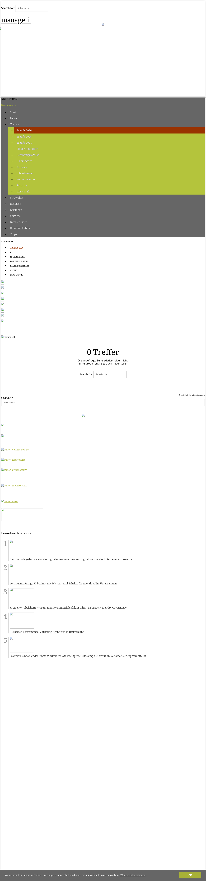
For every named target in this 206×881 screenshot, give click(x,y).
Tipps (13, 234)
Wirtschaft (23, 191)
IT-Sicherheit (17, 256)
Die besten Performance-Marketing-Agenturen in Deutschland (47, 632)
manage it (16, 19)
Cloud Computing (27, 149)
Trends (14, 124)
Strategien (16, 197)
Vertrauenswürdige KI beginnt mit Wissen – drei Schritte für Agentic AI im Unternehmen (63, 583)
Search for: (8, 8)
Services (22, 167)
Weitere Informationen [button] (132, 875)
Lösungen (16, 210)
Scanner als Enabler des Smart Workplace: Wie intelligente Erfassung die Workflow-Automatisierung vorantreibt (78, 656)
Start (13, 112)
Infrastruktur (25, 173)
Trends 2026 (24, 130)
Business (15, 203)
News (13, 118)
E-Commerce (24, 161)
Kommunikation (26, 179)
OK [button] (190, 875)
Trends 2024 (24, 142)
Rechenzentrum (19, 265)
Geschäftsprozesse (28, 155)
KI (11, 252)
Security (22, 185)
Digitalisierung (19, 261)
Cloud (13, 270)
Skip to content (9, 105)
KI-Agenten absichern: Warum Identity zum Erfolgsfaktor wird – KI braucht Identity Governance (68, 607)
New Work (16, 274)
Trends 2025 (24, 136)
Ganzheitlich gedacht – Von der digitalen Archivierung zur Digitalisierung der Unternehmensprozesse (71, 559)
